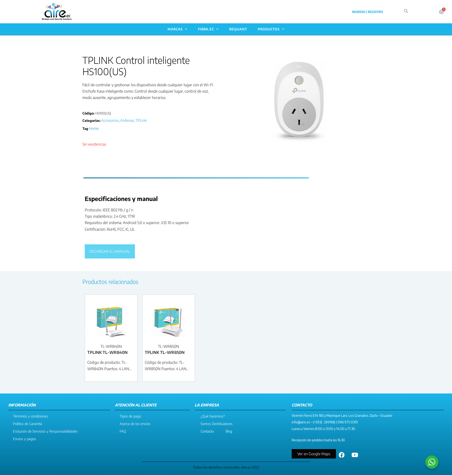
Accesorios (110, 120)
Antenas (127, 120)
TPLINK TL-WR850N (165, 352)
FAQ (123, 431)
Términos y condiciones (30, 416)
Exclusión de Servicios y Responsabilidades (45, 431)
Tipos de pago (130, 416)
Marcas (175, 29)
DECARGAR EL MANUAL (109, 251)
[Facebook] (342, 455)
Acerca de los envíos (135, 424)
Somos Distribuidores (217, 424)
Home (94, 128)
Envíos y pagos (24, 439)
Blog (229, 431)
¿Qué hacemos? (213, 416)
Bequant (238, 29)
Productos (269, 29)
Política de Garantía (27, 424)
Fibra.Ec (206, 29)
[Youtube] (355, 455)
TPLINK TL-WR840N (107, 352)
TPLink (141, 120)
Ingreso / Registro (367, 12)
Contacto (207, 431)
